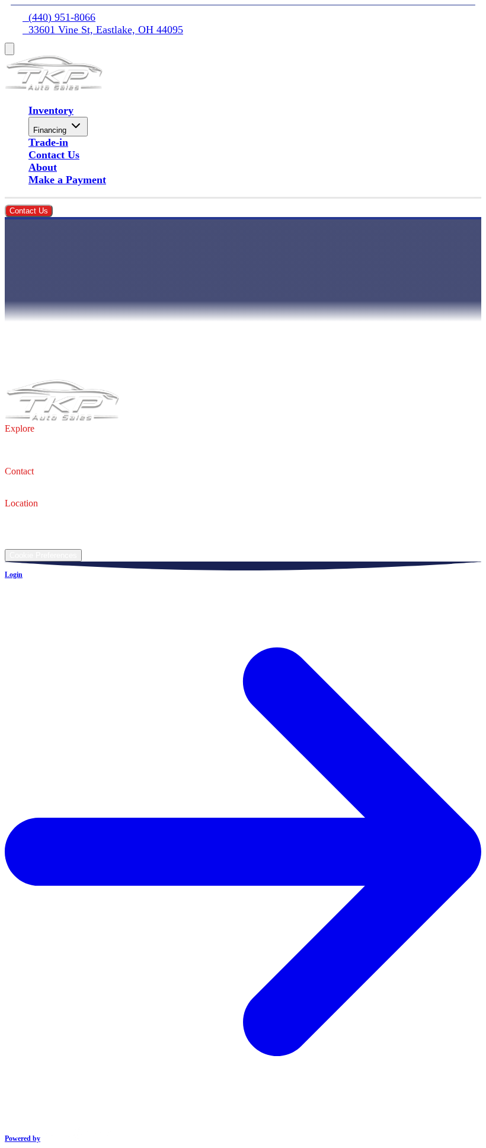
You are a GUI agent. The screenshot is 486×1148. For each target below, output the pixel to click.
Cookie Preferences (43, 555)
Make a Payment (67, 180)
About (42, 167)
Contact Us (53, 155)
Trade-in (48, 142)
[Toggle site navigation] (9, 49)
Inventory (50, 110)
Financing (49, 130)
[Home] (54, 87)
